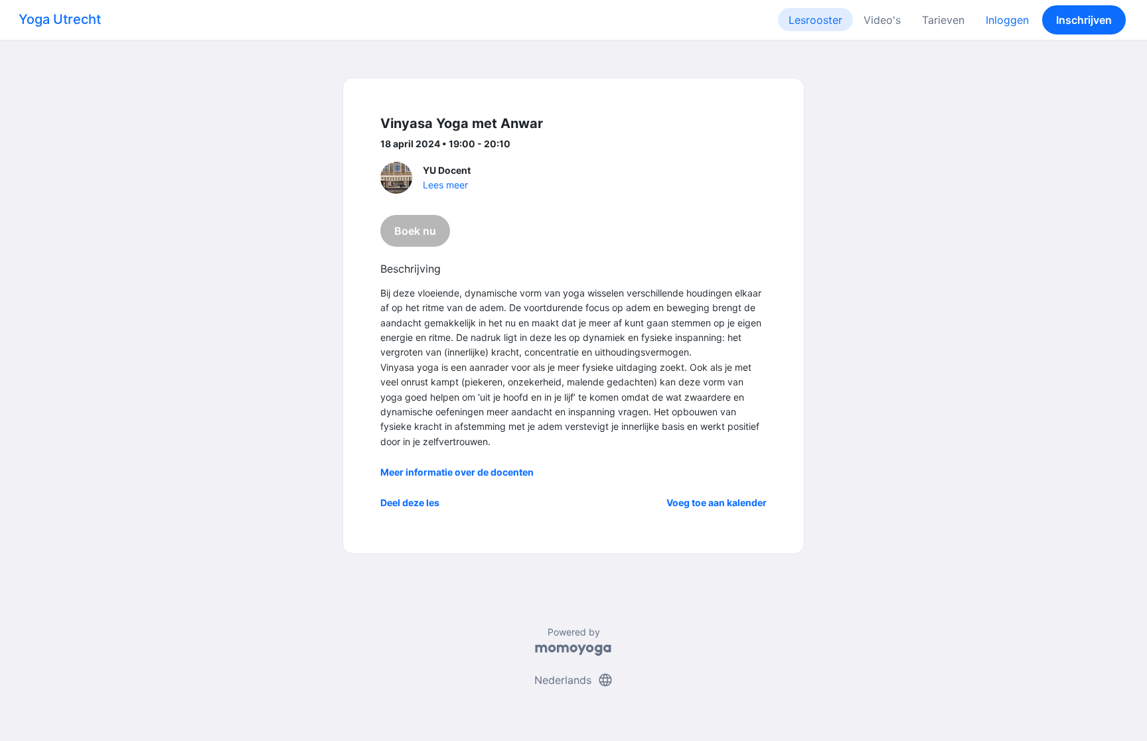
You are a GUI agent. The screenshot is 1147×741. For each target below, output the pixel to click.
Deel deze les (409, 502)
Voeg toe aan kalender (716, 502)
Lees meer (445, 184)
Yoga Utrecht (60, 19)
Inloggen (1007, 20)
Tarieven (943, 20)
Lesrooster (815, 20)
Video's (882, 20)
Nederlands (573, 680)
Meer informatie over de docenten (457, 472)
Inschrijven (1084, 20)
